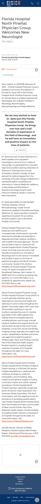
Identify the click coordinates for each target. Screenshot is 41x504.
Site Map (15, 497)
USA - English (7, 41)
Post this (22, 150)
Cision (23, 500)
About (20, 481)
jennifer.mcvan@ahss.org (23, 436)
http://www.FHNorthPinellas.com (17, 421)
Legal (8, 497)
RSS (21, 497)
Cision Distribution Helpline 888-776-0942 (21, 489)
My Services (19, 484)
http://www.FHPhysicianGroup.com (18, 286)
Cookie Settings (29, 497)
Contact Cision (20, 477)
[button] (32, 3)
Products (20, 479)
